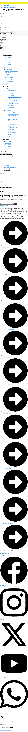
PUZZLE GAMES (12, 116)
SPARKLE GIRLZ (12, 133)
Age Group (8, 67)
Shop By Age (6, 139)
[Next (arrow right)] (1, 713)
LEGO (6, 88)
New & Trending (9, 79)
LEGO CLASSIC (12, 90)
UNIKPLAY (7, 138)
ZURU (6, 122)
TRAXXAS (7, 136)
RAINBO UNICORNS (13, 127)
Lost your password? (5, 730)
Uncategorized (9, 81)
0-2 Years (8, 57)
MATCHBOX (11, 105)
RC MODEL (11, 121)
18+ (6, 61)
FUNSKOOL (8, 110)
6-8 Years (8, 64)
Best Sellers (8, 69)
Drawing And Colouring (11, 71)
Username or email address (8, 720)
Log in (11, 727)
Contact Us (6, 151)
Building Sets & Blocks (11, 76)
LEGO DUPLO (11, 92)
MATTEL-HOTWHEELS (11, 100)
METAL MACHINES (12, 124)
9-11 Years (8, 66)
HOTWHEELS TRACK (13, 104)
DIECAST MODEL (12, 119)
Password (3, 724)
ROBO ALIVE (11, 129)
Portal (2, 14)
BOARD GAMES (12, 112)
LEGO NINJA (11, 95)
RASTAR (7, 117)
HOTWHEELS (11, 102)
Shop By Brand (6, 87)
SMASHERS (11, 131)
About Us (5, 150)
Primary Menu (3, 84)
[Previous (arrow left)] (0, 713)
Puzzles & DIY (8, 74)
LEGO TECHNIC (12, 99)
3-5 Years (8, 62)
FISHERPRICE (11, 107)
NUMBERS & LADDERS (13, 114)
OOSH (9, 126)
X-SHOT (10, 134)
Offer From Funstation (6, 154)
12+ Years (7, 59)
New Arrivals (8, 72)
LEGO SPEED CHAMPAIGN (14, 97)
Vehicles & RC (9, 78)
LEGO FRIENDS (12, 93)
